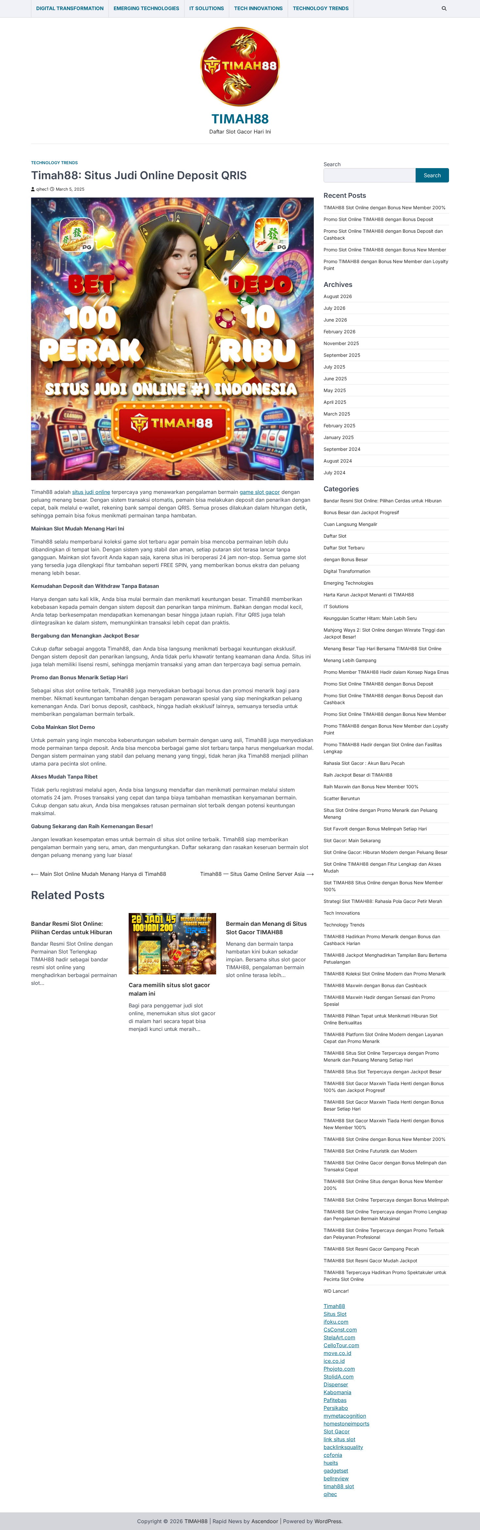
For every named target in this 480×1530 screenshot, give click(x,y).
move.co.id (337, 1353)
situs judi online (91, 492)
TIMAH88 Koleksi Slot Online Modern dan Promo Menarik (385, 973)
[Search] (444, 8)
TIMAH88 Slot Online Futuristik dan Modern (370, 1151)
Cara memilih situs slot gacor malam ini (169, 989)
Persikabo (336, 1408)
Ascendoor (264, 1521)
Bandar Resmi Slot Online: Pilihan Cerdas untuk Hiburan (71, 928)
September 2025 (342, 355)
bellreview (336, 1478)
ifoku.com (336, 1321)
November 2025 (341, 343)
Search (332, 164)
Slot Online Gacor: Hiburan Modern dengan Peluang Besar (385, 852)
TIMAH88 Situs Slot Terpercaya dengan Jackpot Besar (382, 1071)
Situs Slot (335, 1314)
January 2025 (339, 437)
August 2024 (338, 461)
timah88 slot (339, 1486)
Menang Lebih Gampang (350, 660)
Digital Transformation (70, 8)
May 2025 (335, 390)
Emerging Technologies (146, 8)
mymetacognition (345, 1415)
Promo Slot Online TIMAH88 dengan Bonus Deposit (378, 219)
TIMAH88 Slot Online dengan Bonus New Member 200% (385, 207)
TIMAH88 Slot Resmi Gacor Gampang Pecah (371, 1249)
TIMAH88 (240, 119)
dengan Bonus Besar (346, 559)
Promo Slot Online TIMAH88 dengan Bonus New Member (385, 249)
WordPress (327, 1521)
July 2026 (334, 308)
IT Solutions (206, 8)
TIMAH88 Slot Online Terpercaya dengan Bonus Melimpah (386, 1200)
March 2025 (337, 414)
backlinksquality (343, 1447)
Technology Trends (321, 8)
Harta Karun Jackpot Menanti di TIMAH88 (369, 594)
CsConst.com (340, 1329)
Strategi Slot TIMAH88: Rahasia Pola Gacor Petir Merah (383, 901)
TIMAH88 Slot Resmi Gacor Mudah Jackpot (370, 1260)
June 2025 (335, 378)
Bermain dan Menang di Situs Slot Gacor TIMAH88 (266, 928)
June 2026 (335, 320)
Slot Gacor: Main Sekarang (352, 840)
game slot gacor (260, 492)
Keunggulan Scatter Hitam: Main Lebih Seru (370, 618)
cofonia (333, 1455)
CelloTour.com (341, 1345)
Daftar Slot (335, 536)
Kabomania (337, 1392)
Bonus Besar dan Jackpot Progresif (361, 512)
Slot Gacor (337, 1431)
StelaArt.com (339, 1337)
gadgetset (336, 1470)
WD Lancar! (336, 1291)
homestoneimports (346, 1423)
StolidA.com (339, 1376)
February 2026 (340, 331)
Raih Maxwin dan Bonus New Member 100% (371, 786)
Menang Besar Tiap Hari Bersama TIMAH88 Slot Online (382, 648)
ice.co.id (334, 1361)
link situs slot (339, 1439)
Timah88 (334, 1306)
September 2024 (342, 449)
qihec (330, 1494)
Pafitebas (335, 1400)
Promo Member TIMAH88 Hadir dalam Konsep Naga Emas (386, 672)
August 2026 (338, 296)
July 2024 (334, 472)
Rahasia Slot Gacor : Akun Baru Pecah (364, 763)
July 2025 (334, 367)
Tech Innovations (258, 8)
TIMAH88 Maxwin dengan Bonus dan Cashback (375, 985)
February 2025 (339, 425)
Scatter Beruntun (342, 798)
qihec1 (42, 189)
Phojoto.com (339, 1368)
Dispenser (336, 1384)
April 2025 (335, 402)
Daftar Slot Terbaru (344, 547)
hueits (331, 1462)
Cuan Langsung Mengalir (350, 524)
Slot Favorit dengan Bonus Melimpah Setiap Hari (375, 828)
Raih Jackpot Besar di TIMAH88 (358, 775)
